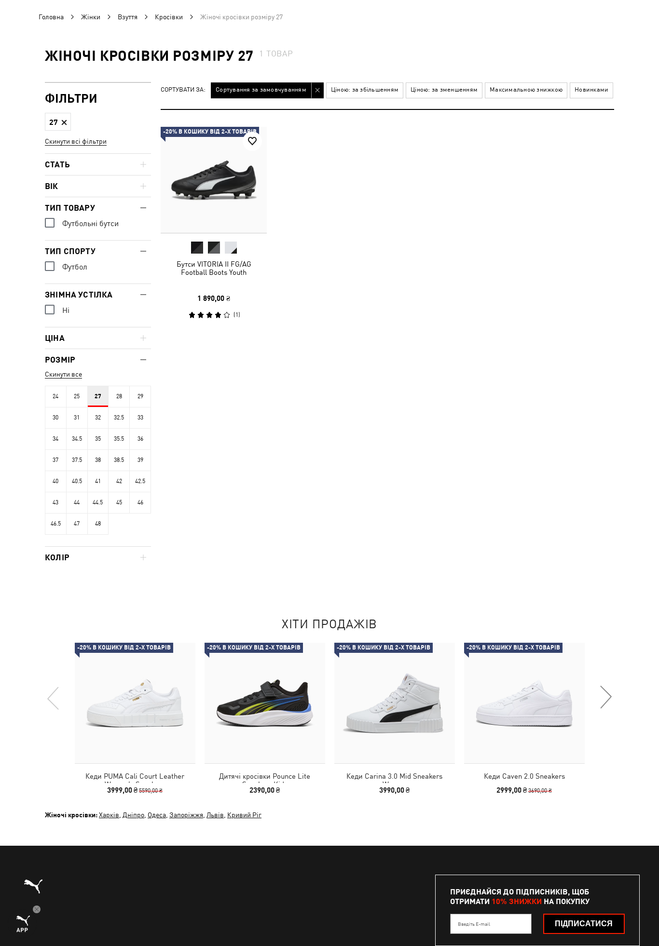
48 (98, 523)
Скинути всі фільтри (76, 141)
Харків (109, 815)
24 (55, 396)
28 (119, 396)
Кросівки (169, 17)
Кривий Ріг (244, 815)
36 (140, 438)
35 (98, 438)
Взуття (127, 17)
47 (77, 523)
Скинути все (63, 374)
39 (140, 460)
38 (98, 460)
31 (77, 417)
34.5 (77, 438)
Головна (51, 17)
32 (98, 417)
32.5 (119, 417)
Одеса (157, 815)
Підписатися (584, 923)
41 (98, 481)
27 (98, 396)
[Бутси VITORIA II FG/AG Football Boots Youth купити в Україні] (214, 180)
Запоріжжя (186, 815)
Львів (215, 815)
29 (140, 396)
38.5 (119, 460)
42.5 (140, 481)
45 (119, 502)
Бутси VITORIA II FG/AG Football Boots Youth (214, 268)
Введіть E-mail (474, 924)
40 (55, 481)
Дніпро (133, 815)
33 (140, 417)
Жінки (90, 17)
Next (605, 697)
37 (55, 460)
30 (55, 417)
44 (77, 502)
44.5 (98, 502)
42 (119, 481)
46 (140, 502)
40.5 (77, 481)
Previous (53, 697)
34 (55, 438)
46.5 (56, 523)
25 (77, 396)
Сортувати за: (183, 90)
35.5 (119, 438)
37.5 (77, 460)
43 (55, 502)
